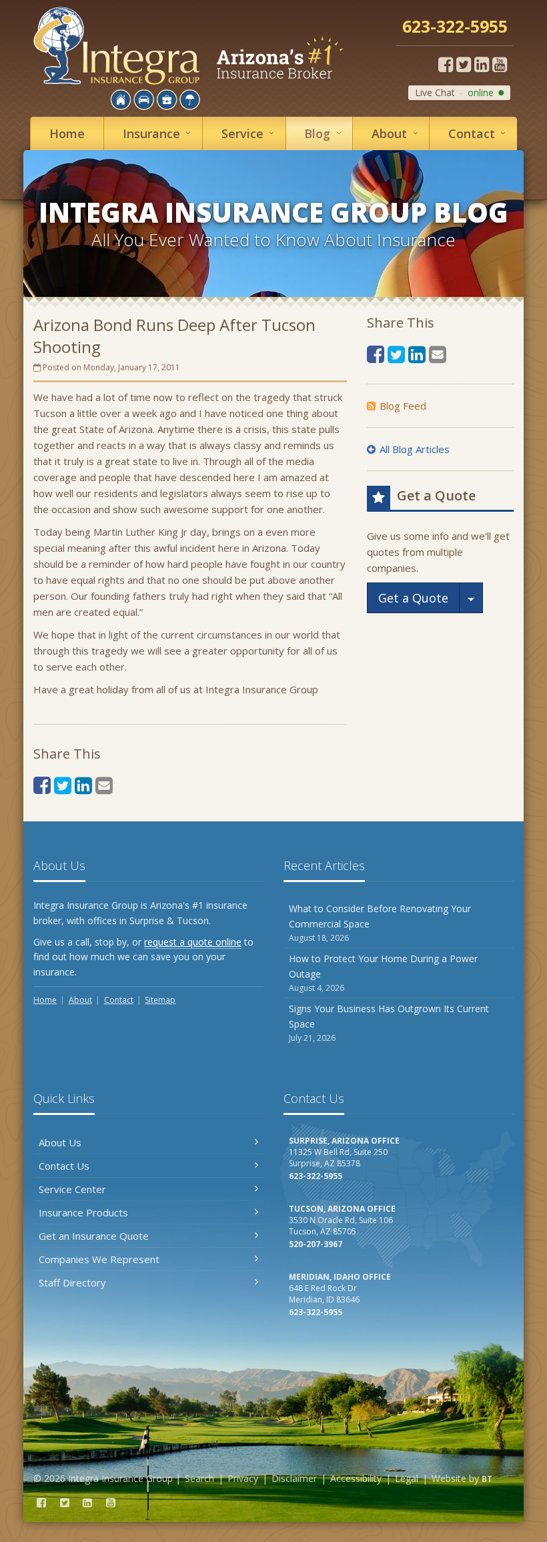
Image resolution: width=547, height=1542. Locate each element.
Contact (479, 133)
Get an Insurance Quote (94, 1235)
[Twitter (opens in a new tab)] (463, 64)
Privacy (242, 1478)
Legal (406, 1478)
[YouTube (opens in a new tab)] (499, 64)
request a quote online (192, 941)
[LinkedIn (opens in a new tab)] (481, 64)
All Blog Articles (415, 449)
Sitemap (160, 1000)
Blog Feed (403, 405)
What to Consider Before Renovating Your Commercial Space (380, 922)
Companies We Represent (99, 1259)
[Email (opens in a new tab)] (104, 785)
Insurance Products (83, 1212)
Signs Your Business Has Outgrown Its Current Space (389, 1023)
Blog (325, 133)
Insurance (159, 133)
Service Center (72, 1189)
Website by (462, 1478)
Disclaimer (294, 1478)
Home (67, 133)
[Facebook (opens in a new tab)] (445, 64)
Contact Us (64, 1165)
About (397, 133)
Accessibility (356, 1478)
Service (250, 133)
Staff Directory (72, 1282)
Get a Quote (413, 598)
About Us (60, 1142)
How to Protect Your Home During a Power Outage (383, 973)
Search (199, 1478)
